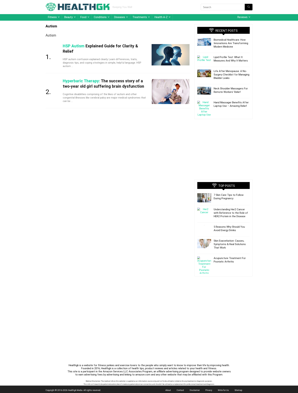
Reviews (242, 17)
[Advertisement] (223, 149)
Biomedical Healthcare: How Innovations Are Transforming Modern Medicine (231, 43)
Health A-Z (161, 17)
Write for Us (223, 390)
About (168, 390)
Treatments (139, 17)
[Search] (248, 7)
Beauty (68, 17)
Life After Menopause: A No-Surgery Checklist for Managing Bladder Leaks (231, 75)
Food (83, 17)
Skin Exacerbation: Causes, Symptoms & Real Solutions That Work (230, 244)
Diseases (119, 17)
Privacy (208, 390)
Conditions (100, 17)
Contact (180, 390)
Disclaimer (195, 390)
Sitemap (238, 390)
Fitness (52, 17)
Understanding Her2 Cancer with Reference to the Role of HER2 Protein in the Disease (231, 213)
